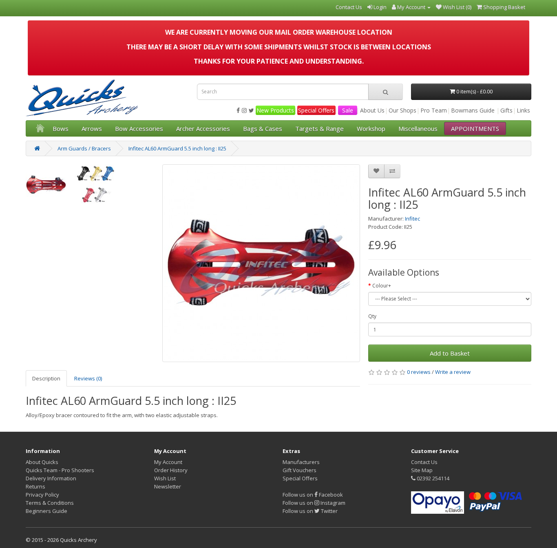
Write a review (453, 372)
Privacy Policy (42, 494)
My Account (168, 462)
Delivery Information (51, 478)
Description (46, 378)
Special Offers (316, 110)
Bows (61, 128)
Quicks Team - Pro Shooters (60, 470)
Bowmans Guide (473, 110)
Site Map (422, 470)
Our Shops (402, 110)
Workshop (371, 128)
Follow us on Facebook (313, 494)
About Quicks (42, 462)
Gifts (506, 110)
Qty (372, 316)
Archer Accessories (203, 128)
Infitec (412, 218)
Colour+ (381, 285)
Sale (347, 110)
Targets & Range (319, 128)
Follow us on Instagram (314, 502)
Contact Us (424, 462)
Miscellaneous (418, 128)
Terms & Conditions (50, 502)
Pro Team (433, 110)
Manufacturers (301, 462)
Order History (171, 470)
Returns (35, 486)
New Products (275, 110)
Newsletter (167, 486)
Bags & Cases (262, 128)
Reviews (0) (88, 378)
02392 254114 (432, 478)
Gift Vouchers (299, 470)
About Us (372, 110)
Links (523, 110)
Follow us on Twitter (310, 511)
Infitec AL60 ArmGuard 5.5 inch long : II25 (177, 148)
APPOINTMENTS (475, 128)
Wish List (165, 478)
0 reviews (419, 372)
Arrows (92, 128)
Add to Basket (450, 353)
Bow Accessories (139, 128)
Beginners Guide (46, 511)
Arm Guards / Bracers (84, 148)
